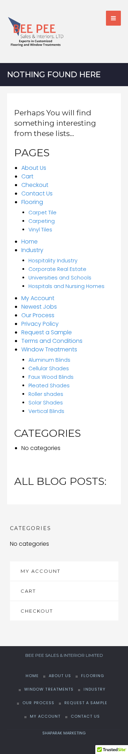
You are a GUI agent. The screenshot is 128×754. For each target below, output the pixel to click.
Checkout (34, 185)
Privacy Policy (40, 324)
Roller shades (45, 394)
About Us (33, 168)
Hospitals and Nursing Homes (66, 286)
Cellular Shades (48, 368)
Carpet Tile (42, 212)
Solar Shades (45, 402)
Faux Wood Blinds (51, 377)
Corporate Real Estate (57, 269)
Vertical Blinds (46, 411)
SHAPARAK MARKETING (64, 733)
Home (29, 241)
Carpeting (41, 221)
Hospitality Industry (53, 260)
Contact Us (37, 193)
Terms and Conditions (51, 341)
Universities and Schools (59, 277)
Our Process (37, 315)
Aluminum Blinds (49, 359)
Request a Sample (46, 332)
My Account (37, 298)
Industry (32, 250)
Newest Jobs (39, 307)
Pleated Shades (49, 385)
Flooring (32, 202)
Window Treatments (49, 349)
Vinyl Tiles (40, 229)
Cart (27, 176)
